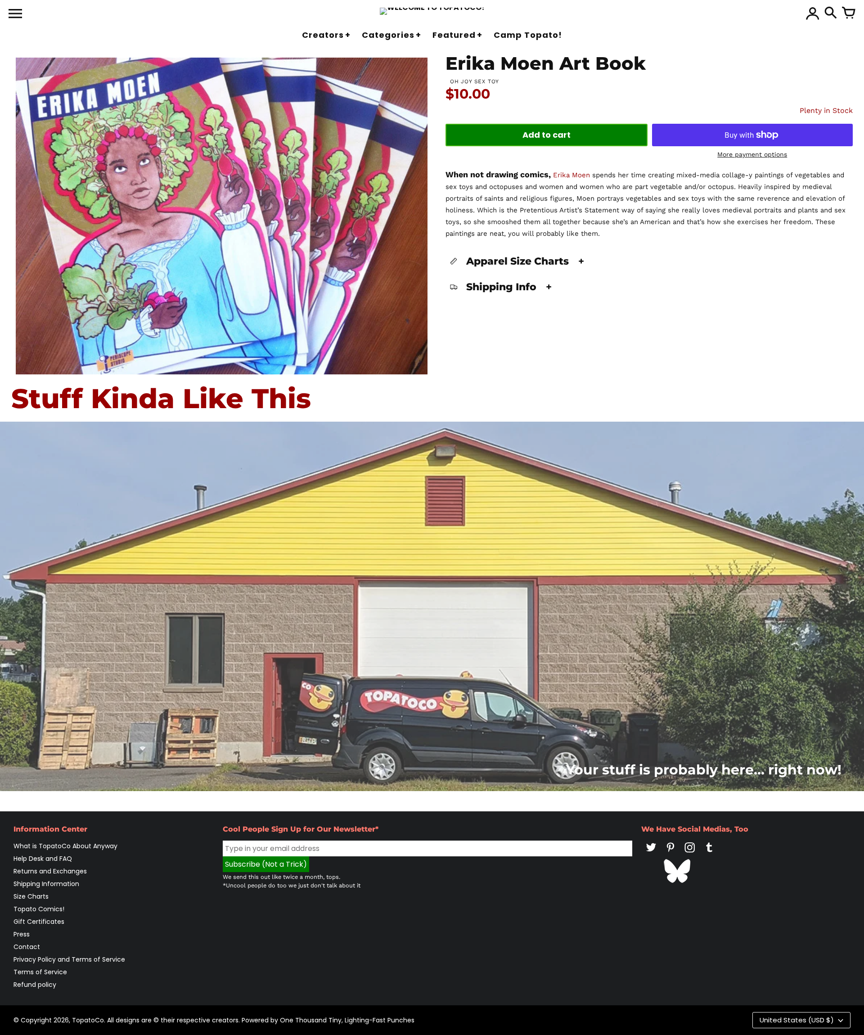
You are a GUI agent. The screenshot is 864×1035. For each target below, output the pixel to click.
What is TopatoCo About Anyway (65, 846)
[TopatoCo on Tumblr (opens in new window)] (709, 853)
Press (22, 934)
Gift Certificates (39, 921)
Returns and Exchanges (50, 871)
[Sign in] (812, 13)
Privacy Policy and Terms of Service (69, 959)
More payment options (752, 154)
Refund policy (35, 984)
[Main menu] (15, 14)
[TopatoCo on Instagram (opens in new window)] (690, 853)
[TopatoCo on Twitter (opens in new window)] (651, 853)
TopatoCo (88, 1020)
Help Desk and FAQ (43, 858)
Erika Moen (571, 175)
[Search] (830, 13)
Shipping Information (46, 883)
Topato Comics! (39, 909)
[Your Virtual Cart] (848, 13)
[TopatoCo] (432, 11)
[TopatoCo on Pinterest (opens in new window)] (670, 853)
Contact (27, 946)
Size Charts (31, 896)
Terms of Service (40, 972)
